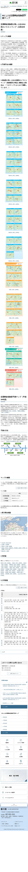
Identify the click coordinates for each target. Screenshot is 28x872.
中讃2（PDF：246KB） (14, 317)
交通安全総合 (19, 6)
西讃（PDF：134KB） (14, 389)
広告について (17, 825)
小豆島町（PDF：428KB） (11, 569)
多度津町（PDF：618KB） (11, 573)
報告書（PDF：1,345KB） (11, 410)
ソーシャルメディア (9, 797)
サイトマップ (4, 821)
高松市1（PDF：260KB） (14, 118)
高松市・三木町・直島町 (7, 546)
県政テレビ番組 (8, 787)
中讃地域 (5, 720)
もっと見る (5, 706)
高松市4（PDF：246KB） (14, 204)
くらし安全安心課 (13, 6)
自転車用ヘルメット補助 (8, 703)
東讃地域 (5, 729)
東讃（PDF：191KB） (14, 367)
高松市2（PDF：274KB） (14, 146)
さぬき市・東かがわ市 (6, 542)
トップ (3, 652)
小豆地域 (5, 726)
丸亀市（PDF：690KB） (17, 563)
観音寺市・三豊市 (5, 551)
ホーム (2, 6)
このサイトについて (19, 821)
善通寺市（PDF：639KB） (15, 564)
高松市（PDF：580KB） (6, 563)
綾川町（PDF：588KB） (10, 572)
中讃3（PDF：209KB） (14, 346)
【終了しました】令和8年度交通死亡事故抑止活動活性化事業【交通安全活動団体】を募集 (14, 694)
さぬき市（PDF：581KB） (15, 566)
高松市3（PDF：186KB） (14, 175)
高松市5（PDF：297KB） (14, 232)
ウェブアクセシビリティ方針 (7, 825)
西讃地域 (5, 717)
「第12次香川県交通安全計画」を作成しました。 (13, 689)
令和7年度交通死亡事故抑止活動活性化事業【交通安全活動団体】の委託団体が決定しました (14, 699)
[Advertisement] (14, 848)
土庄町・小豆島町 (5, 544)
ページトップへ (14, 805)
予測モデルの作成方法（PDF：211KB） (14, 441)
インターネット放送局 (10, 792)
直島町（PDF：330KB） (10, 570)
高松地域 (5, 723)
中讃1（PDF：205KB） (14, 289)
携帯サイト (17, 823)
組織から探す (6, 6)
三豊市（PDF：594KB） (14, 567)
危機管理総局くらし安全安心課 (8, 665)
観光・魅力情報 (14, 775)
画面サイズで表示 (24, 587)
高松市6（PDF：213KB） (14, 260)
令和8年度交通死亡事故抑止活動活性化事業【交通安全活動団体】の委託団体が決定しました (14, 685)
